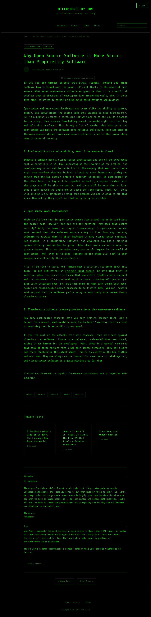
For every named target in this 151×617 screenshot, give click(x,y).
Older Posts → (86, 581)
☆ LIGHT (142, 5)
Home (25, 36)
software (48, 46)
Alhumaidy (28, 476)
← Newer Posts (64, 581)
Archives (62, 25)
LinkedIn (54, 394)
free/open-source (33, 46)
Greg (26, 526)
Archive (77, 602)
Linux (82, 82)
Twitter (29, 394)
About (97, 25)
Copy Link (79, 394)
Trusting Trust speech (79, 271)
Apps (86, 25)
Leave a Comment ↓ (36, 564)
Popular (75, 25)
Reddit (66, 394)
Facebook (41, 394)
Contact (88, 602)
